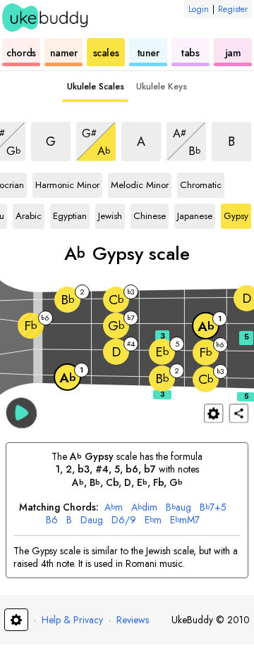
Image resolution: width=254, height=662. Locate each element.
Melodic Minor (140, 182)
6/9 (123, 520)
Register (233, 9)
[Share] (238, 413)
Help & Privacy (72, 620)
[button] (21, 412)
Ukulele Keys (161, 86)
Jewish (110, 213)
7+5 (213, 507)
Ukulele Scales (95, 86)
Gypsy (236, 213)
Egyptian (70, 213)
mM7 (185, 520)
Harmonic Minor (67, 182)
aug (178, 507)
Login (198, 9)
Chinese (149, 213)
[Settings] (213, 413)
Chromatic (201, 182)
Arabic (29, 213)
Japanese (194, 213)
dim (144, 507)
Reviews (132, 620)
